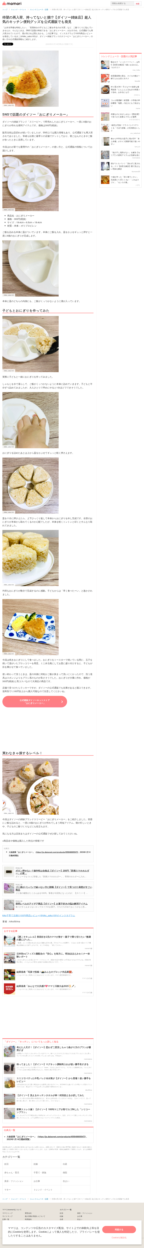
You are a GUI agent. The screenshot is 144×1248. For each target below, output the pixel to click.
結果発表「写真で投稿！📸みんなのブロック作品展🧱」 (45, 971)
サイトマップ (7, 1216)
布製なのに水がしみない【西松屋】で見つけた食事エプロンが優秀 (125, 115)
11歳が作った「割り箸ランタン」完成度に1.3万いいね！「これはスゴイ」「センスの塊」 (125, 179)
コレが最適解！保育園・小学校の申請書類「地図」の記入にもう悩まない (125, 103)
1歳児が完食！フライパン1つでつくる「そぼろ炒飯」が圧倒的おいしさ (125, 128)
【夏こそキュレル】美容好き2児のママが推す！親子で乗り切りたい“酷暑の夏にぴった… (54, 938)
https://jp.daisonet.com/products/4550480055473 (57, 852)
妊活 (61, 1213)
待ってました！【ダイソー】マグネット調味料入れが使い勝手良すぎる (53, 1064)
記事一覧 (5, 1219)
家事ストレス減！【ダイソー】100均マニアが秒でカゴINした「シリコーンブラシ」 (53, 1111)
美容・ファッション (84, 1213)
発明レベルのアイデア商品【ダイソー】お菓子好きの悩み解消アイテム (52, 903)
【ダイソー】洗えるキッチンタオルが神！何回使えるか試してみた (50, 1095)
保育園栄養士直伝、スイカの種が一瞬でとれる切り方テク (125, 77)
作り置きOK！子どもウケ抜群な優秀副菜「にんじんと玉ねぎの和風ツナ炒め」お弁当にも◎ (125, 89)
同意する (119, 1229)
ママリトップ (7, 1213)
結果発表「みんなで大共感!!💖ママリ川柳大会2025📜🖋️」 (46, 986)
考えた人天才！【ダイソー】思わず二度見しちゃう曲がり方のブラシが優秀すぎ (54, 1049)
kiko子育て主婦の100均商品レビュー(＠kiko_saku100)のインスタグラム (38, 915)
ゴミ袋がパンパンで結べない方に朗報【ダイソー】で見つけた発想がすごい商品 (54, 888)
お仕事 (79, 1216)
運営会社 (28, 1213)
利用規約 (28, 1219)
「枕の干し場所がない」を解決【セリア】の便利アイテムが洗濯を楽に (125, 154)
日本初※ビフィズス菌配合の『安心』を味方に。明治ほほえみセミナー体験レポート (53, 955)
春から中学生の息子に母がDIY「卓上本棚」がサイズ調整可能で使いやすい (125, 141)
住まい (79, 1219)
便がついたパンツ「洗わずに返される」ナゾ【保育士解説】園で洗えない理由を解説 (125, 166)
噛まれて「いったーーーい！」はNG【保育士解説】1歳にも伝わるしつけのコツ (125, 65)
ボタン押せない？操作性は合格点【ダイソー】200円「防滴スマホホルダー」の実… (52, 872)
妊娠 (61, 1216)
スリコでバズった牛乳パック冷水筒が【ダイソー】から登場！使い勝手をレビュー (54, 1080)
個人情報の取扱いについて (35, 1216)
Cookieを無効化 (119, 1237)
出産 (61, 1219)
